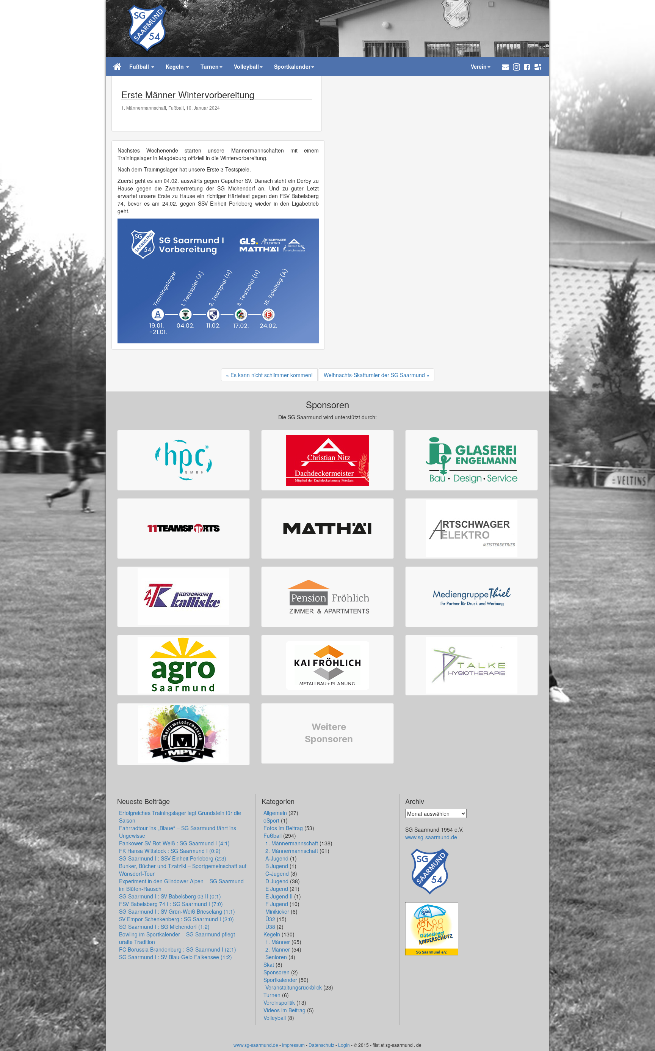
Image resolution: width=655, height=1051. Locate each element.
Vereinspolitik (279, 1002)
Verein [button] (479, 66)
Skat (268, 964)
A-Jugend (276, 858)
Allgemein (275, 813)
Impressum (293, 1045)
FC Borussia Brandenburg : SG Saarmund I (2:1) (177, 949)
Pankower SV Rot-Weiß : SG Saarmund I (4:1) (174, 843)
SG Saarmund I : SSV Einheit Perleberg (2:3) (172, 858)
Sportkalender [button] (292, 66)
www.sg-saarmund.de (431, 837)
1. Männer (277, 942)
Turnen (271, 995)
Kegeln (271, 934)
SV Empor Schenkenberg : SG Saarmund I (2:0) (176, 919)
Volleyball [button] (246, 66)
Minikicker (277, 911)
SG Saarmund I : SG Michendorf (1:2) (164, 926)
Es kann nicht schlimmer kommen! (271, 375)
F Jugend (276, 904)
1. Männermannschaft (143, 107)
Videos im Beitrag (284, 1010)
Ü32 (270, 919)
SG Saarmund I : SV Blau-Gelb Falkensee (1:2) (175, 957)
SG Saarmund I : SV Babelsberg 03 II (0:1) (170, 896)
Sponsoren (276, 972)
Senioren (276, 957)
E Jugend (276, 888)
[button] (505, 66)
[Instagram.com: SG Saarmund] (516, 66)
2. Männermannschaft (291, 850)
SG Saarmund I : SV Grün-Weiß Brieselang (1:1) (177, 911)
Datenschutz (321, 1045)
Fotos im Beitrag (283, 828)
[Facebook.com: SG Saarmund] (527, 66)
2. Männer (277, 949)
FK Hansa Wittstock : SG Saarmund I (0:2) (170, 850)
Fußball (176, 107)
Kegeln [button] (175, 66)
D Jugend (276, 881)
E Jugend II (279, 896)
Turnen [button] (210, 66)
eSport (271, 820)
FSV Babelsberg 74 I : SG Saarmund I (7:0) (171, 904)
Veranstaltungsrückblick (293, 987)
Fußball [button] (139, 66)
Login (344, 1045)
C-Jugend (277, 873)
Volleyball (274, 1017)
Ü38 (270, 926)
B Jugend (276, 866)
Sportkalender (280, 979)
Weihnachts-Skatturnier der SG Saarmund (374, 375)
